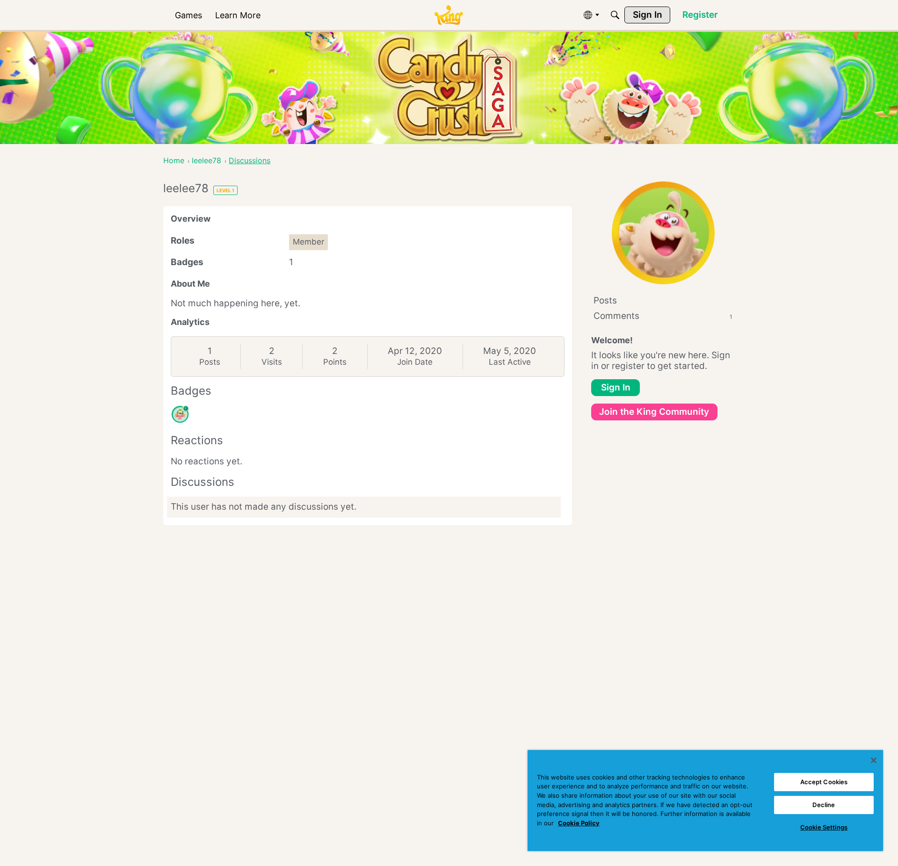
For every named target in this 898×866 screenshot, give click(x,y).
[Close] (873, 760)
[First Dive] (180, 414)
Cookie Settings (823, 827)
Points (335, 362)
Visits (271, 362)
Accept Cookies (824, 782)
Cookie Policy (579, 823)
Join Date (415, 362)
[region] (705, 800)
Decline (823, 804)
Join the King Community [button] (654, 411)
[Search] (615, 15)
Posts (209, 362)
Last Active (510, 362)
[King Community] (448, 15)
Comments (663, 315)
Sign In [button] (615, 387)
